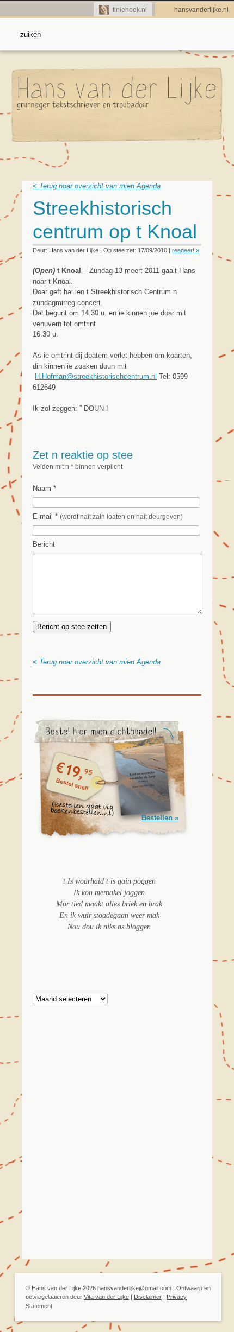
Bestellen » (159, 818)
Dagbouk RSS (194, 211)
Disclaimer (148, 1296)
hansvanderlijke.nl (201, 10)
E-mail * (108, 516)
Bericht (44, 544)
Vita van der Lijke (106, 1296)
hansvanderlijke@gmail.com (134, 1288)
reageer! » (185, 250)
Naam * (44, 488)
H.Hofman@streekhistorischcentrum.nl (96, 376)
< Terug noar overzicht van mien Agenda (97, 186)
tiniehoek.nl (130, 10)
